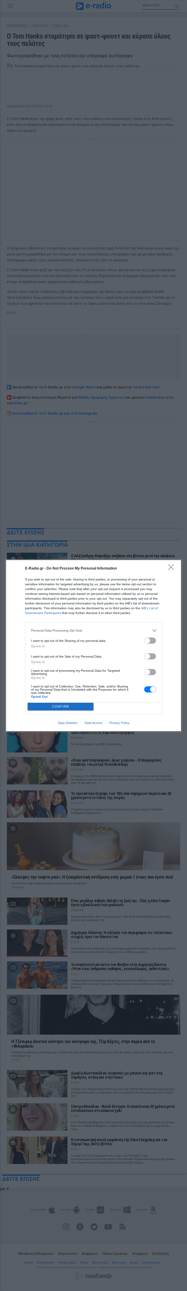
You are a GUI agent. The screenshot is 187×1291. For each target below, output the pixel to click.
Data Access (93, 723)
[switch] (150, 641)
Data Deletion (68, 723)
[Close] (172, 568)
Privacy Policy (119, 723)
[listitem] (93, 630)
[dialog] (93, 645)
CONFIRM (60, 706)
